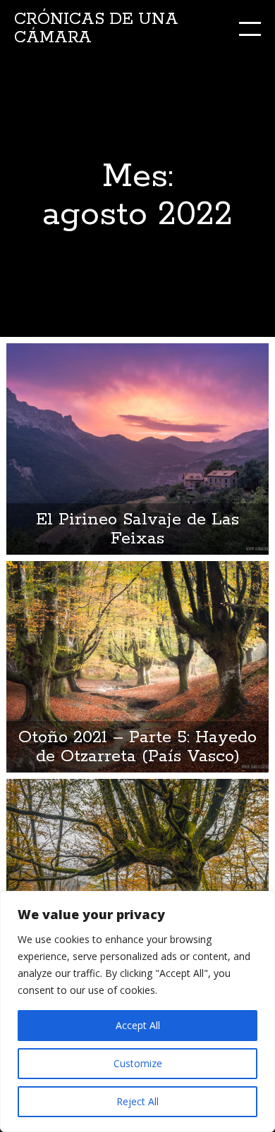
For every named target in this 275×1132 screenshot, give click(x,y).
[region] (137, 1011)
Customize (138, 1063)
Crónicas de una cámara (96, 28)
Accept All (138, 1025)
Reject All (137, 1101)
